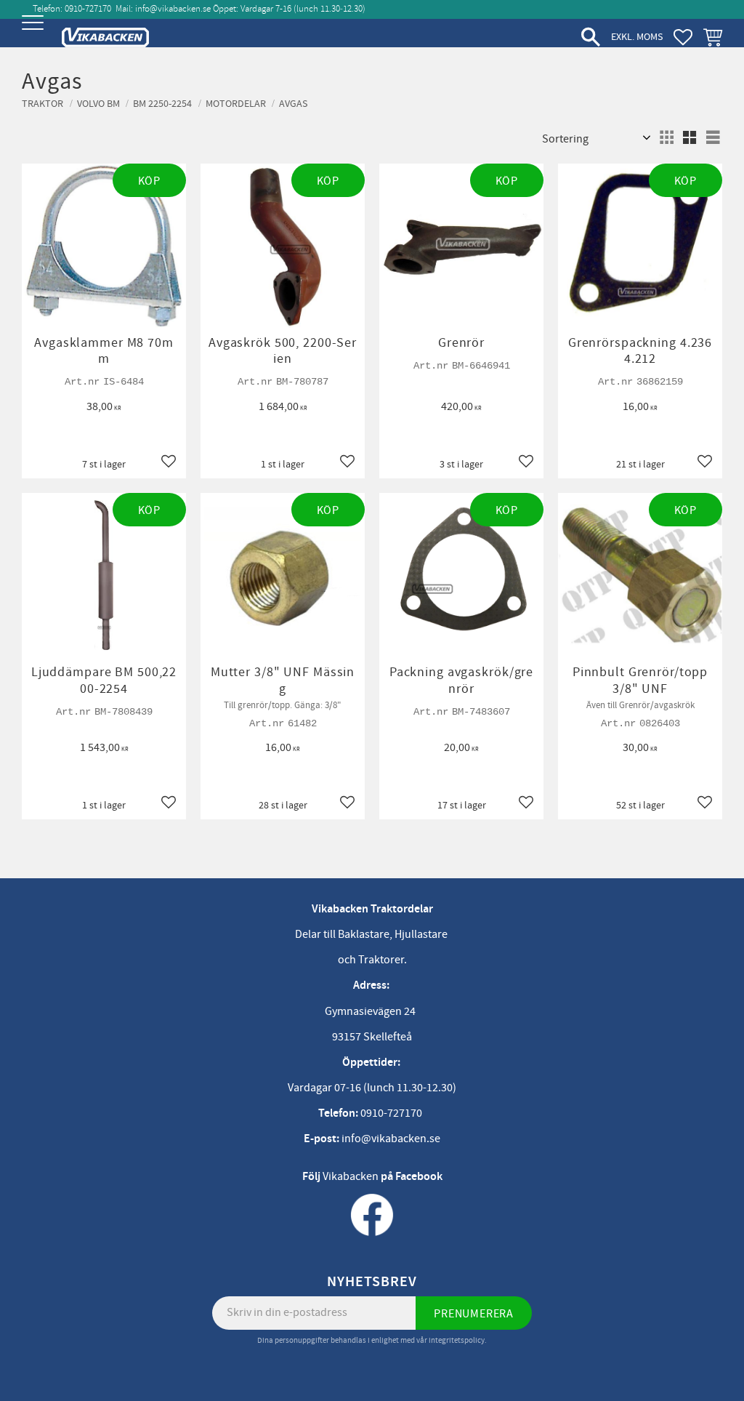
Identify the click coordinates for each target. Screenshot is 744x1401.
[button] (34, 34)
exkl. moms (637, 37)
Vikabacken (351, 1176)
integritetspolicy (457, 1340)
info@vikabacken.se (173, 9)
